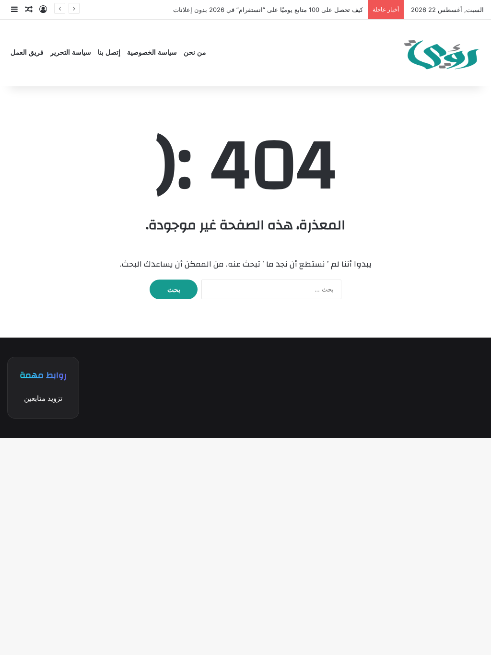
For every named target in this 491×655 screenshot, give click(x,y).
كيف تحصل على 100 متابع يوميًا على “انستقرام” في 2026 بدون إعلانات (268, 9)
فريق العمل (27, 52)
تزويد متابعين (43, 398)
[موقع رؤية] (440, 53)
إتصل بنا (109, 52)
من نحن (195, 52)
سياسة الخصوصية (152, 52)
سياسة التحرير (70, 52)
